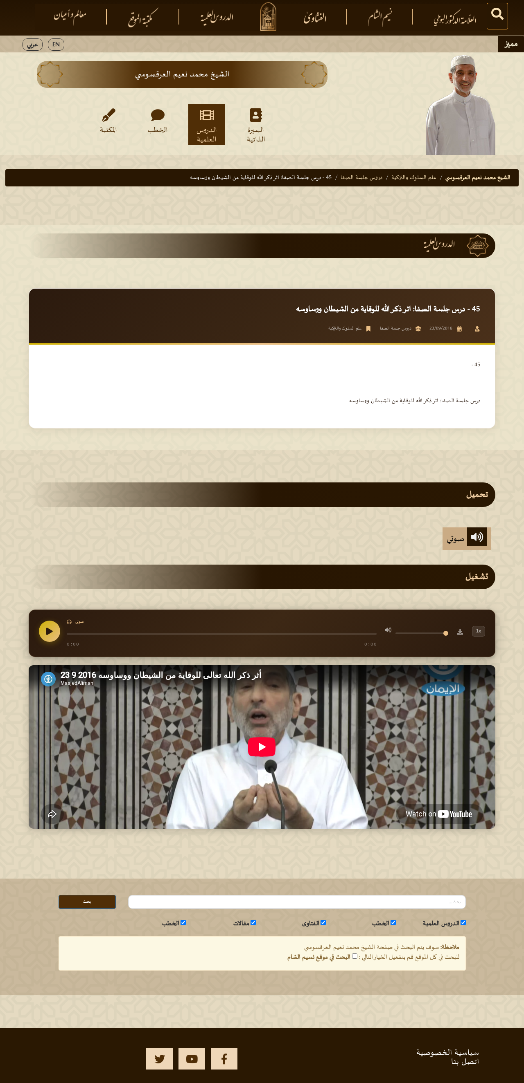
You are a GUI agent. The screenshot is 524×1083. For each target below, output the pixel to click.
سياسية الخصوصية (447, 1052)
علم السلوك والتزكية (413, 178)
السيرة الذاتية (256, 134)
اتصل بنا (465, 1061)
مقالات (241, 923)
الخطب (158, 130)
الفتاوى (310, 923)
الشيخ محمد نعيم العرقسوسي (477, 178)
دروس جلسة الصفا (361, 178)
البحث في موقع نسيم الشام (318, 957)
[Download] (460, 633)
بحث (87, 902)
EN (56, 44)
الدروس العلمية (206, 134)
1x (478, 630)
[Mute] (388, 631)
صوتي (457, 538)
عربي (32, 44)
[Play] (49, 631)
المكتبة (108, 130)
